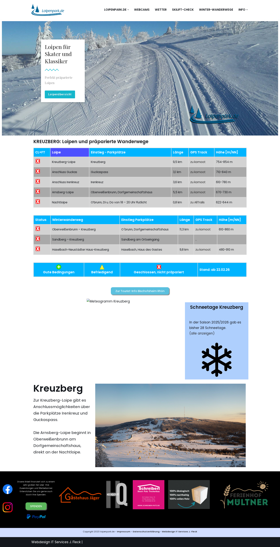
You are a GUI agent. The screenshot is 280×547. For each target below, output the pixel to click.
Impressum (123, 531)
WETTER (161, 10)
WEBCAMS (142, 10)
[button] (128, 9)
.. (196, 239)
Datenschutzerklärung (146, 531)
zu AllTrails (197, 202)
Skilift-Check (183, 10)
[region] (140, 78)
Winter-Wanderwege (216, 10)
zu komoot (198, 162)
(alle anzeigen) (201, 333)
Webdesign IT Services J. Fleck (179, 531)
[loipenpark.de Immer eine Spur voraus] (47, 9)
